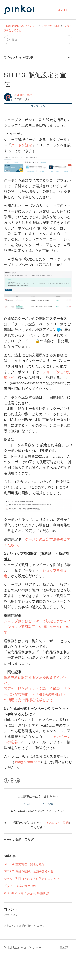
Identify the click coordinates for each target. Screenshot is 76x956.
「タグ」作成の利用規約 (20, 886)
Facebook (6, 780)
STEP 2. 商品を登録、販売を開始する (28, 871)
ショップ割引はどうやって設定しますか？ (37, 621)
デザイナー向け (50, 25)
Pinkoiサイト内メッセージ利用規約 (27, 893)
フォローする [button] (38, 106)
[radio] (27, 803)
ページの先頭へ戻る (17, 839)
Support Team (23, 94)
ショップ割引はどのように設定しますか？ (31, 878)
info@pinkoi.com (27, 762)
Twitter (12, 780)
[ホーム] (23, 17)
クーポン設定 (21, 145)
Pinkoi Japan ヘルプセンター (20, 25)
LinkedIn (17, 780)
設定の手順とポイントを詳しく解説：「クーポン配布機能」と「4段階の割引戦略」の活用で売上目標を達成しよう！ (37, 694)
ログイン (62, 9)
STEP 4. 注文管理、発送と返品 (24, 864)
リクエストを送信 (57, 822)
